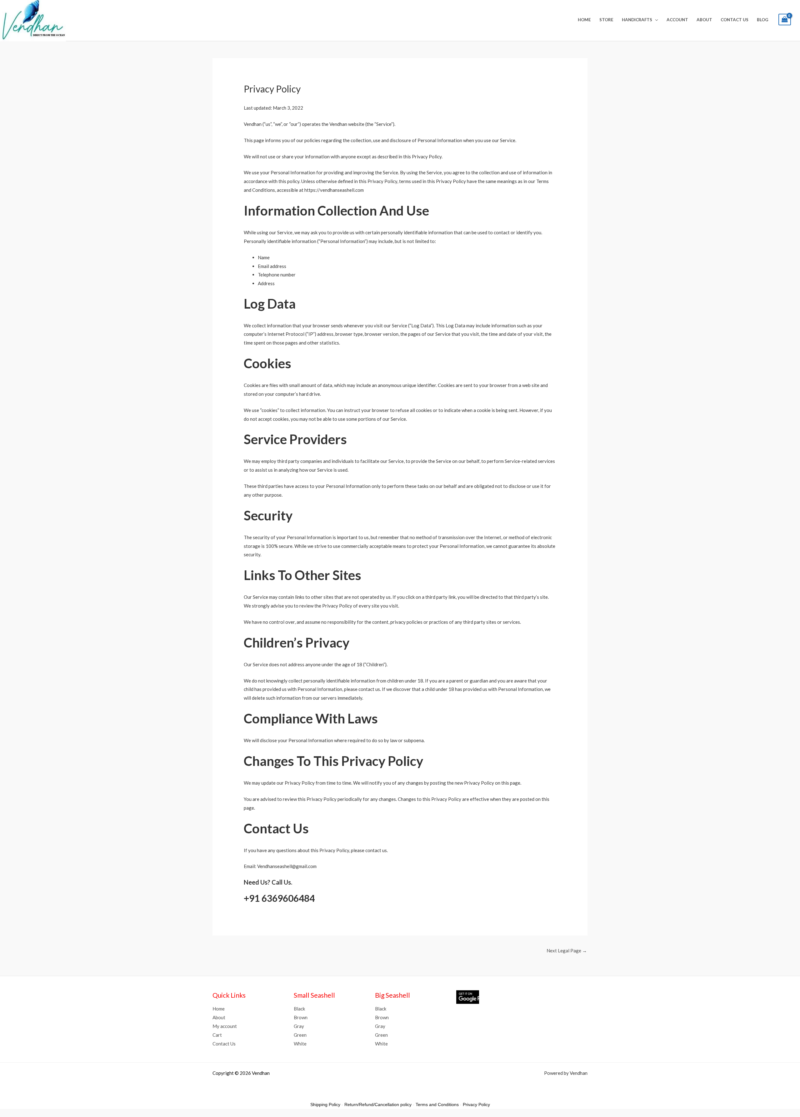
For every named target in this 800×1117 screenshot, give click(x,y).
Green (300, 1035)
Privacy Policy (476, 1104)
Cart (217, 1035)
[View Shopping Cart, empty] (784, 19)
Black (299, 1008)
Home (584, 19)
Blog (762, 19)
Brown (301, 1017)
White (300, 1043)
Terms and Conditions (437, 1104)
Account (677, 19)
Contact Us (734, 19)
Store (606, 19)
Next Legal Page (567, 950)
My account (224, 1026)
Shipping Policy (325, 1104)
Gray (299, 1026)
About (704, 19)
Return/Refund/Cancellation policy (378, 1104)
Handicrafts (637, 19)
